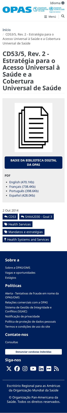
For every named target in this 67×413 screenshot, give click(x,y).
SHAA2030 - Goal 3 (38, 217)
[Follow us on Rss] (56, 370)
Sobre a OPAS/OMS (17, 268)
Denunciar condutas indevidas (33, 351)
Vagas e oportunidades (20, 273)
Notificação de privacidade (22, 316)
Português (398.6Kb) (23, 191)
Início (7, 30)
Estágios (10, 278)
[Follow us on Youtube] (33, 370)
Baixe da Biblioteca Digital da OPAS (33, 162)
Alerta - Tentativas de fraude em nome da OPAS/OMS (32, 295)
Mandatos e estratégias (25, 232)
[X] (9, 370)
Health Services (19, 224)
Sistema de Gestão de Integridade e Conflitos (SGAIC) (28, 309)
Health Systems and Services (28, 239)
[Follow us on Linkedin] (41, 370)
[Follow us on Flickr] (48, 370)
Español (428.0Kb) (22, 195)
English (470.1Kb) (21, 182)
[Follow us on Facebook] (17, 370)
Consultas (11, 342)
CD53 (12, 217)
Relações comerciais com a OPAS (26, 302)
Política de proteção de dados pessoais (30, 321)
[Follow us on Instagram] (25, 370)
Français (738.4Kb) (22, 186)
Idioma (55, 3)
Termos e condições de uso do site (27, 326)
